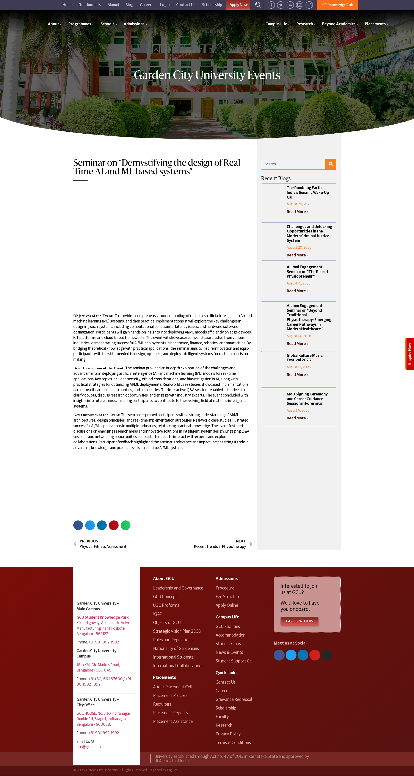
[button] (78, 525)
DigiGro (172, 770)
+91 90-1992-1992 (104, 642)
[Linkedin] (303, 655)
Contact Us (186, 5)
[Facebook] (279, 655)
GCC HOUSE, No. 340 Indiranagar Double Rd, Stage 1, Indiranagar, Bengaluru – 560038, (103, 719)
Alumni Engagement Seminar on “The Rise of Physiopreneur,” (307, 271)
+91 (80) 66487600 (106, 679)
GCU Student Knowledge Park (103, 618)
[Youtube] (314, 655)
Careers (147, 5)
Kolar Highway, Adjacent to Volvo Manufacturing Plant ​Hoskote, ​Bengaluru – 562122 (103, 628)
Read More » (297, 212)
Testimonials (90, 5)
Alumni (113, 5)
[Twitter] (291, 655)
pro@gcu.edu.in (89, 747)
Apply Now (239, 5)
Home (68, 5)
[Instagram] (326, 655)
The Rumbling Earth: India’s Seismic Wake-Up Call (308, 192)
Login (165, 5)
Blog (129, 5)
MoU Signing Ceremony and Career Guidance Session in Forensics (307, 399)
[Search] (330, 164)
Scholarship (212, 5)
